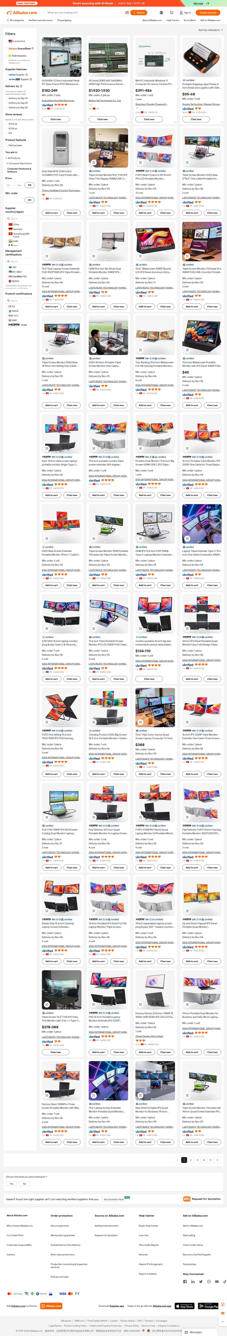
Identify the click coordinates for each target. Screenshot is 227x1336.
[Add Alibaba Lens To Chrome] (51, 1306)
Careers (11, 1254)
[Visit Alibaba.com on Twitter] (201, 1281)
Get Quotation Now (115, 1199)
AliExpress (66, 1321)
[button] (127, 13)
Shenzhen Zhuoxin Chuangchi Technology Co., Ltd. (150, 104)
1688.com (79, 1321)
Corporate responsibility (19, 1245)
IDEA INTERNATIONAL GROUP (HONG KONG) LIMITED (155, 197)
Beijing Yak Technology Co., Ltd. (105, 100)
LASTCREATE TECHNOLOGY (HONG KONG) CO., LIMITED (107, 197)
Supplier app (117, 1306)
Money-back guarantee (63, 1235)
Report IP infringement (151, 1264)
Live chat (143, 1235)
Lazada (113, 1321)
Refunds (143, 1254)
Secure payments (60, 1225)
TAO (139, 1321)
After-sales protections (63, 1254)
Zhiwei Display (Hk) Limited (149, 1036)
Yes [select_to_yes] (11, 1183)
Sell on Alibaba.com (193, 1225)
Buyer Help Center (148, 1225)
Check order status (193, 1245)
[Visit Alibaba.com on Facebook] (185, 1281)
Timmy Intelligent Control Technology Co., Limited (61, 190)
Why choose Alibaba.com (20, 1225)
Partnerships (189, 1264)
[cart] (172, 13)
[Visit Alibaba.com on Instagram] (209, 1281)
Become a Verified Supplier (197, 1254)
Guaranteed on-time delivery (65, 1245)
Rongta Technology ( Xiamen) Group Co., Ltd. (200, 104)
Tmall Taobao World (97, 1321)
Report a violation (148, 1273)
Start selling (189, 1235)
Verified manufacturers (107, 1225)
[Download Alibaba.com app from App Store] (185, 1306)
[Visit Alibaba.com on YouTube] (217, 1281)
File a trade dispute (149, 1245)
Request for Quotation (106, 1235)
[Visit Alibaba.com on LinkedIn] (193, 1281)
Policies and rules (60, 1276)
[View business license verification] (143, 1331)
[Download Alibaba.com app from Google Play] (209, 1306)
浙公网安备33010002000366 (167, 1331)
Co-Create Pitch (15, 1235)
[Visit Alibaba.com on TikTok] (225, 1281)
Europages (161, 1321)
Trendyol (148, 1321)
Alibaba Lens (18, 1306)
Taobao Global (127, 1321)
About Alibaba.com (17, 1215)
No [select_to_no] (24, 1183)
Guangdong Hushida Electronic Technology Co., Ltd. (58, 100)
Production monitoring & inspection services (69, 1265)
